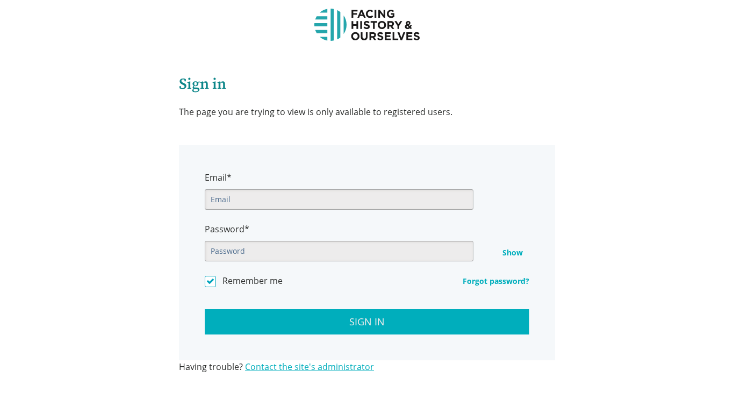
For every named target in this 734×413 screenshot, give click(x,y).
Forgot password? (496, 281)
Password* (227, 229)
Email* (218, 177)
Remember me (252, 281)
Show (512, 253)
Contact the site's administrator (309, 367)
